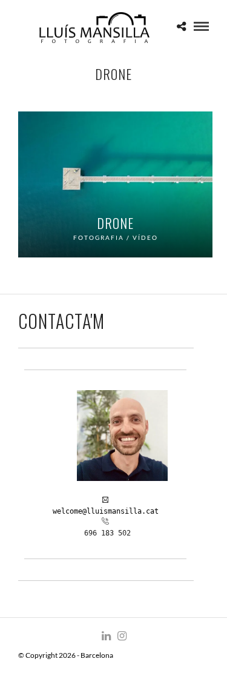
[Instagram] (122, 636)
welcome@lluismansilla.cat (106, 511)
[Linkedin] (106, 636)
